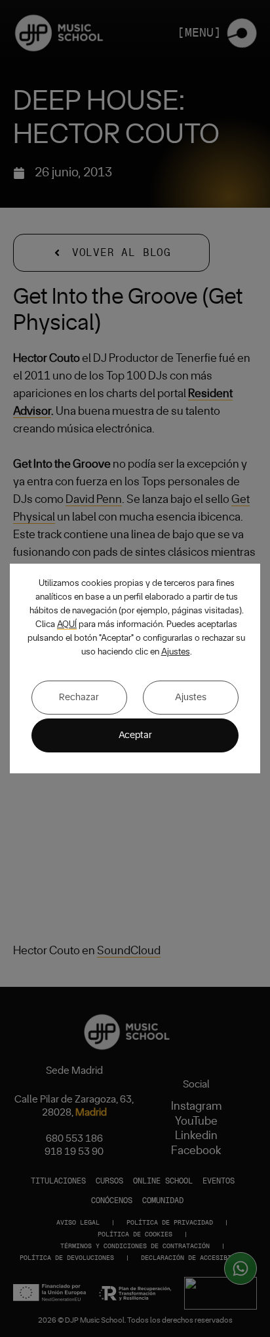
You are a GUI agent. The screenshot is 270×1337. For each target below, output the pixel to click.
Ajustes (175, 651)
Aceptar (135, 735)
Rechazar (79, 697)
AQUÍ (67, 624)
